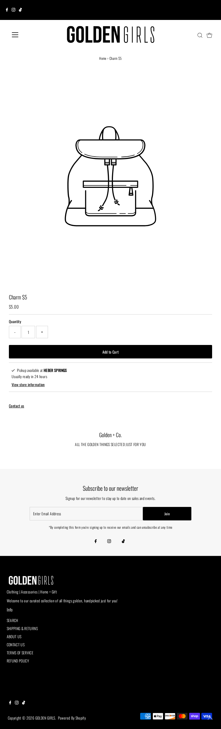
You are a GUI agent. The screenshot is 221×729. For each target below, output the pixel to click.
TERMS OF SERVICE (20, 652)
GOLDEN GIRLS (45, 718)
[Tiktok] (20, 10)
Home (102, 58)
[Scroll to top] (210, 718)
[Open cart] (209, 34)
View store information (28, 384)
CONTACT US (16, 644)
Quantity (15, 321)
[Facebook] (7, 10)
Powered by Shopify (72, 718)
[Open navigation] (33, 35)
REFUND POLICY (18, 661)
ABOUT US (14, 636)
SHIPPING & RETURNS (22, 628)
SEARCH (12, 620)
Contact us (16, 406)
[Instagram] (13, 10)
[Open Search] (200, 35)
